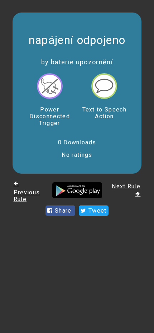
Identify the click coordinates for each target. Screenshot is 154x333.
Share (63, 210)
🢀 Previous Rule (27, 191)
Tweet (97, 210)
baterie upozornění (82, 62)
